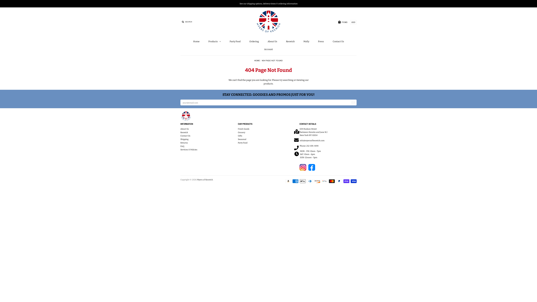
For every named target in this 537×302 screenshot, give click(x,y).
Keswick (290, 41)
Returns (184, 143)
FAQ (182, 146)
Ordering (254, 41)
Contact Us (338, 41)
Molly (306, 41)
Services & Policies (188, 149)
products (268, 83)
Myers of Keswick (205, 180)
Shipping (184, 139)
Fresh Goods (243, 129)
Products (213, 41)
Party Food (235, 41)
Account (268, 49)
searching (288, 80)
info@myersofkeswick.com (312, 140)
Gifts (240, 136)
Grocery (241, 132)
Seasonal (242, 139)
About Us (272, 41)
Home (196, 41)
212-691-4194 (312, 146)
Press (321, 41)
